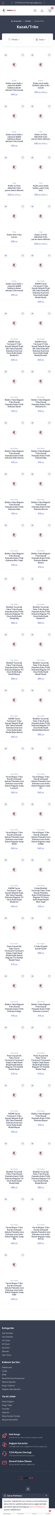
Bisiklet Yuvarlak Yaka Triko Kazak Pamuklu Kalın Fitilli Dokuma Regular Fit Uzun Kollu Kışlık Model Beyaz (14, 668)
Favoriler (5, 1409)
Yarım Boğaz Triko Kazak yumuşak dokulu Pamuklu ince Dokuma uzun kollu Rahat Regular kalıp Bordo (40, 1233)
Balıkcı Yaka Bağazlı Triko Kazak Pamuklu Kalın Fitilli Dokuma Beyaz (40, 1117)
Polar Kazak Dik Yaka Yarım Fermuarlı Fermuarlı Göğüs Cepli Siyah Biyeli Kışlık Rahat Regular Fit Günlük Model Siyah (14, 1063)
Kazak (14, 81)
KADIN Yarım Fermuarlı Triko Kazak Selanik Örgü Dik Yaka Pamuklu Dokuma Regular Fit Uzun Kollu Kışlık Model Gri (14, 895)
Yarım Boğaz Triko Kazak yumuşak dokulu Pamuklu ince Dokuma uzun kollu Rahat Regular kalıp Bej (14, 1233)
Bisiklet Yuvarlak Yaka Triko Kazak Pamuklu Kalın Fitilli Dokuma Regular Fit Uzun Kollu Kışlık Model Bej (14, 613)
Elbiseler (5, 1351)
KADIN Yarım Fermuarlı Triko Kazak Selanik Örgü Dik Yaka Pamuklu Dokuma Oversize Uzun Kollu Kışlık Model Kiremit (41, 349)
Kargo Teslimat (8, 1386)
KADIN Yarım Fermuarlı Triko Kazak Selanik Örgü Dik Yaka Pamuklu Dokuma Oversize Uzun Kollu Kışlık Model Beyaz (14, 1121)
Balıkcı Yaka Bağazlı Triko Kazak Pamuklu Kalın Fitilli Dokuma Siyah (14, 403)
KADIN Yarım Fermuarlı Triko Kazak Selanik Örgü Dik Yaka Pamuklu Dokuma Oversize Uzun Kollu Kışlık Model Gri (14, 349)
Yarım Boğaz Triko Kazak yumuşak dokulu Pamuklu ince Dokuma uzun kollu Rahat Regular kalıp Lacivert (14, 782)
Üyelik (4, 1371)
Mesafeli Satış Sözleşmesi (13, 1378)
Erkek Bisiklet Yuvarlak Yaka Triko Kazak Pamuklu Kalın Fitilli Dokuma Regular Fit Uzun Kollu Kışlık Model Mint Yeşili (40, 895)
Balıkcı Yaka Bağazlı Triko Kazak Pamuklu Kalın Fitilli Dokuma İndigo (14, 1007)
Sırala (41, 39)
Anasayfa (17, 21)
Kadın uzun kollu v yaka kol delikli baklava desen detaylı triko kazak (14, 86)
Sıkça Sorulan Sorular (11, 1416)
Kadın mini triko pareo (14, 236)
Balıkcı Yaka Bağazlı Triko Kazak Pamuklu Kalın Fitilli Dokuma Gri (40, 403)
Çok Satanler (7, 1333)
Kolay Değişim (8, 1401)
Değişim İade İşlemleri (11, 1389)
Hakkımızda (7, 1367)
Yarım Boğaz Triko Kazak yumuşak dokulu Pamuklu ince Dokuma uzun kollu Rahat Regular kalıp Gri (40, 782)
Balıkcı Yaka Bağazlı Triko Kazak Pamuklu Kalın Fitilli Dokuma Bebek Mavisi (40, 558)
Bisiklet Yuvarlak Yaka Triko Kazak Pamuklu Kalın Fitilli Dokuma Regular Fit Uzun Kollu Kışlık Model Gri (41, 613)
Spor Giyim (6, 1355)
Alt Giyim (6, 1344)
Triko (41, 132)
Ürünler (28, 21)
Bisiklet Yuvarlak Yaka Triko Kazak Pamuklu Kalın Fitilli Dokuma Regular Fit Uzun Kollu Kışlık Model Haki (14, 1177)
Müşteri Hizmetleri (10, 1420)
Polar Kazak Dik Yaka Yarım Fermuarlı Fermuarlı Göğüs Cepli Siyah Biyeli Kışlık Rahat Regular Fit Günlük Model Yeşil (40, 1063)
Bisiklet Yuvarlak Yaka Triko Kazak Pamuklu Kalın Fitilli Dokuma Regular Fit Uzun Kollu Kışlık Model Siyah (41, 668)
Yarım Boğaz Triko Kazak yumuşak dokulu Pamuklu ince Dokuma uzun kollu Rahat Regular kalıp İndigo (40, 838)
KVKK (4, 1375)
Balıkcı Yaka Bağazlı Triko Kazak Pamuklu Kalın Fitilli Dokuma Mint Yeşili (14, 557)
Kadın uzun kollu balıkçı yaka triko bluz (41, 188)
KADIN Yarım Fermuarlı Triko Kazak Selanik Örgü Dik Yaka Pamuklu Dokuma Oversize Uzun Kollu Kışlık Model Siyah (41, 291)
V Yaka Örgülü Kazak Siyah (40, 947)
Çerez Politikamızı (37, 1507)
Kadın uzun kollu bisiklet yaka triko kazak (40, 85)
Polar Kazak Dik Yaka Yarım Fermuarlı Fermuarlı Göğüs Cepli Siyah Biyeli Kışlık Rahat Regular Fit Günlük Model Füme (14, 953)
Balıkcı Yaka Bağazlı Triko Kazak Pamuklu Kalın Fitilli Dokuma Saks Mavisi (14, 454)
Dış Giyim (6, 1348)
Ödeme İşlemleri (9, 1382)
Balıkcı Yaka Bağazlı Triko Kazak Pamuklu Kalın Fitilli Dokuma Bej (40, 454)
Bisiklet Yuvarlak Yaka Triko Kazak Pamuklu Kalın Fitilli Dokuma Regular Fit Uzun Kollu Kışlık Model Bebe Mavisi (41, 724)
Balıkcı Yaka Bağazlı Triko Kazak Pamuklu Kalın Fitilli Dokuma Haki (14, 505)
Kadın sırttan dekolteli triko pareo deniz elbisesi (41, 136)
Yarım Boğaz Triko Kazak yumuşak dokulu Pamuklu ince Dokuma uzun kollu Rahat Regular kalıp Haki (14, 1289)
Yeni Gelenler (7, 1337)
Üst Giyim (6, 1340)
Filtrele (14, 39)
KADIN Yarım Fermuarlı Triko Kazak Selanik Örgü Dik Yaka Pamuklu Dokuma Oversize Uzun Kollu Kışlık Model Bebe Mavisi (14, 726)
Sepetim (5, 1412)
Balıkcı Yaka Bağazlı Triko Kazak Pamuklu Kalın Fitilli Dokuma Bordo (40, 505)
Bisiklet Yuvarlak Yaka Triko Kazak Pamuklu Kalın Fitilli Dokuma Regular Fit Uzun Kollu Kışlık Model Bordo (41, 1177)
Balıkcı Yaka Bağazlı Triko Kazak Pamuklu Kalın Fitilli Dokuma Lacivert (40, 1007)
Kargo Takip (7, 1405)
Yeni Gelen (41, 281)
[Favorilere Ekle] (23, 372)
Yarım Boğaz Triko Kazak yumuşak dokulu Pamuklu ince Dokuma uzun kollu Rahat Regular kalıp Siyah (14, 838)
